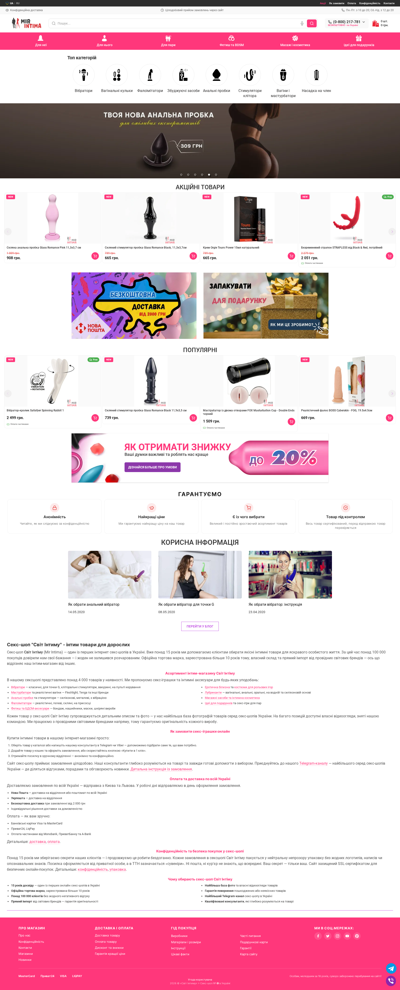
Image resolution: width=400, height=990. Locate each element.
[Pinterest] (357, 936)
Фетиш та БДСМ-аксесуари (30, 708)
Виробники (179, 936)
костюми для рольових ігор (253, 687)
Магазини (26, 953)
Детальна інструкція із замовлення (161, 769)
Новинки (25, 960)
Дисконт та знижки (109, 947)
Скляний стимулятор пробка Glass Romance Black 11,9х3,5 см (146, 410)
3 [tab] (195, 175)
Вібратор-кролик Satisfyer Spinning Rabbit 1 (35, 410)
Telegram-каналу (313, 763)
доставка (37, 841)
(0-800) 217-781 (346, 22)
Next (392, 231)
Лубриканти (213, 692)
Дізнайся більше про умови (152, 467)
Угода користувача (200, 979)
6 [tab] (216, 175)
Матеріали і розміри (186, 942)
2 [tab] (188, 175)
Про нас (24, 935)
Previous (8, 231)
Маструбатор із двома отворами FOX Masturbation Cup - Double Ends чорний (248, 412)
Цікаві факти (180, 954)
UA (11, 3)
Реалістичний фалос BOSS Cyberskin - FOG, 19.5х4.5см (336, 410)
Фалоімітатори (21, 703)
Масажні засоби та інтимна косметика (232, 698)
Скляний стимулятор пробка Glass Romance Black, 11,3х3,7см (146, 247)
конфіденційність (93, 869)
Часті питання (250, 936)
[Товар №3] (200, 140)
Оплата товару (106, 941)
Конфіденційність (369, 3)
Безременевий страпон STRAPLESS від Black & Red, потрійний (341, 247)
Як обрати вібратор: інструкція (275, 604)
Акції (323, 3)
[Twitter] (327, 936)
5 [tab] (209, 175)
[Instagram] (337, 936)
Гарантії (245, 948)
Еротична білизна (217, 687)
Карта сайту (248, 954)
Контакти (389, 3)
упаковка (117, 869)
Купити (95, 256)
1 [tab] (181, 175)
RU (17, 3)
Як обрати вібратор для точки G (186, 604)
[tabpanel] (200, 140)
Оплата (351, 3)
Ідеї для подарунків (218, 703)
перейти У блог (200, 626)
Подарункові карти (254, 942)
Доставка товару (107, 935)
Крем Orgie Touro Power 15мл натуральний (231, 247)
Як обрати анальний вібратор (93, 604)
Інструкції (178, 948)
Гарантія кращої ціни (110, 953)
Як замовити (336, 3)
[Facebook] (318, 936)
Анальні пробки (22, 698)
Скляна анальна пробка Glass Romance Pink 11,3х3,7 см (44, 247)
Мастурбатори (21, 692)
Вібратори (18, 687)
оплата (53, 841)
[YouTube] (347, 936)
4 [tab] (202, 175)
